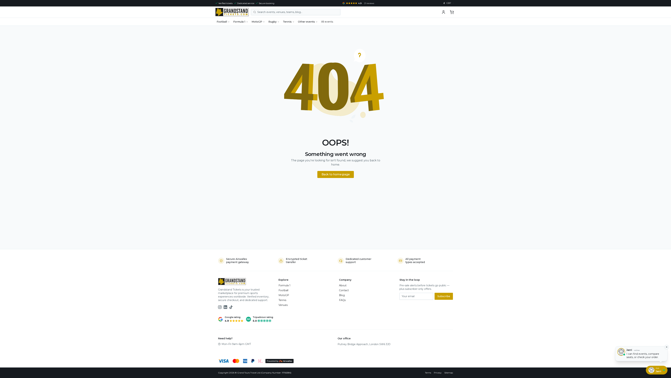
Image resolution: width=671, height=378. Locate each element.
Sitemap (448, 372)
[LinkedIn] (225, 307)
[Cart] (452, 12)
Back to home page (336, 174)
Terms (428, 372)
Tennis (287, 21)
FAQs (342, 300)
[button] (452, 12)
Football (222, 21)
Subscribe (443, 296)
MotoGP (257, 21)
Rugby (272, 21)
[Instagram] (220, 307)
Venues (283, 305)
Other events (306, 21)
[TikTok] (231, 307)
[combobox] (449, 3)
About (343, 285)
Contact (344, 290)
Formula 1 (239, 21)
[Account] (443, 12)
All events (327, 21)
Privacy (438, 372)
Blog (342, 295)
